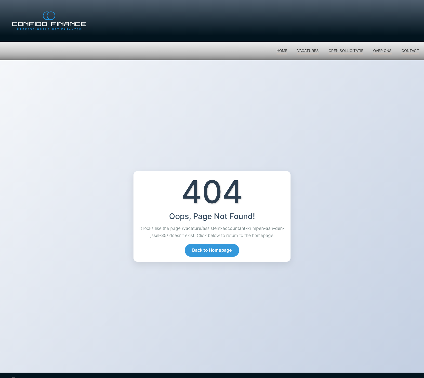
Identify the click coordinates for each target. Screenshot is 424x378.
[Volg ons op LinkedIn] (404, 7)
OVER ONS (382, 50)
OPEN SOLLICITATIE (346, 50)
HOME (282, 50)
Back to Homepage (212, 250)
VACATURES (308, 50)
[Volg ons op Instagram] (414, 7)
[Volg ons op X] (395, 7)
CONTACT (410, 50)
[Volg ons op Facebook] (385, 7)
